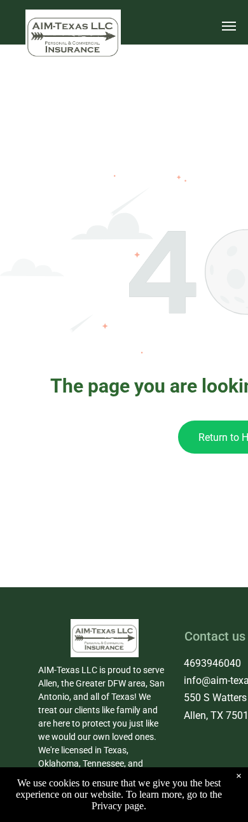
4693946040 (212, 663)
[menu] (229, 26)
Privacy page (118, 805)
